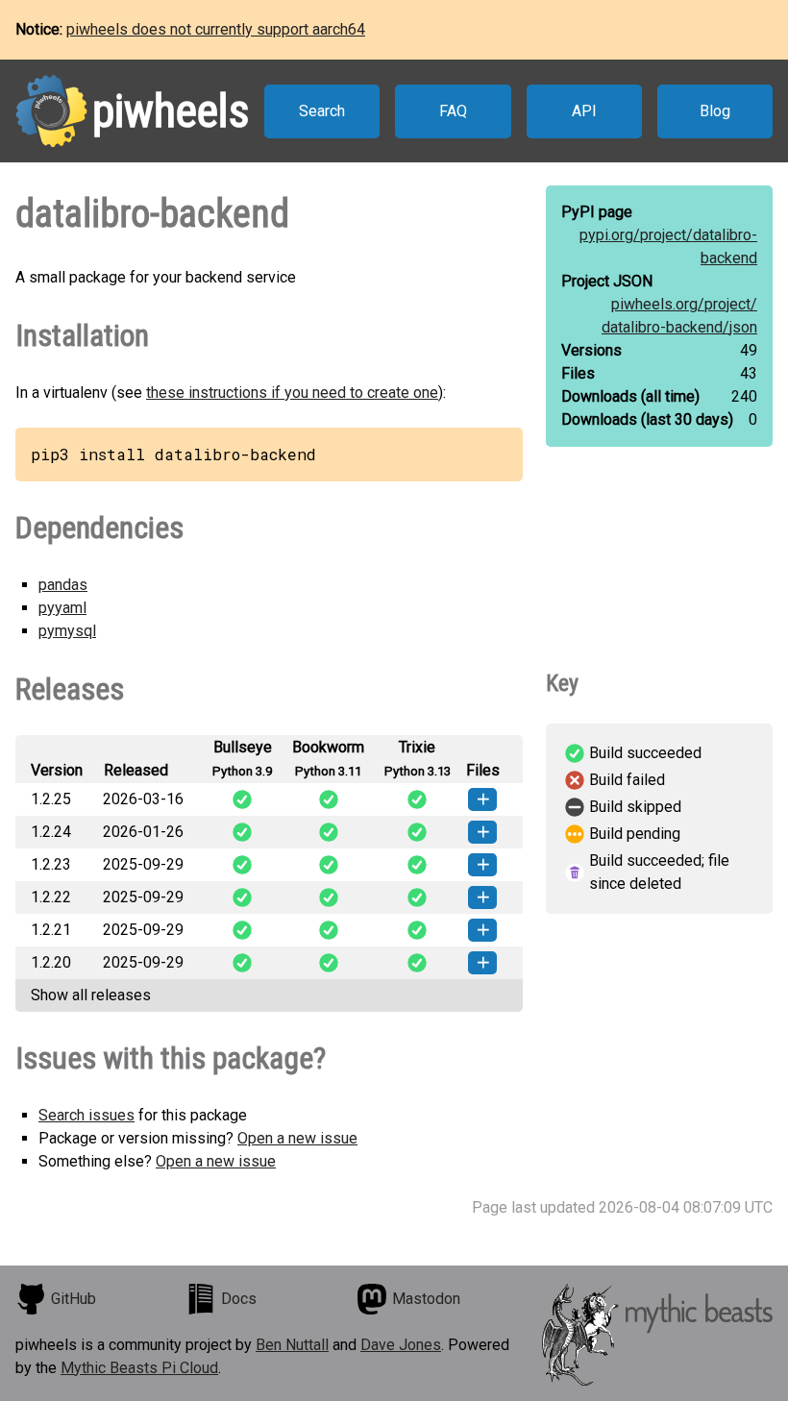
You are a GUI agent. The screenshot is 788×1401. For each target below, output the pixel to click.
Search (322, 111)
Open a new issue (297, 1138)
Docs (239, 1299)
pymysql (67, 631)
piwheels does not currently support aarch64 (215, 29)
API (584, 111)
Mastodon (426, 1299)
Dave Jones (400, 1345)
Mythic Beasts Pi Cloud (139, 1368)
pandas (62, 585)
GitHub (73, 1299)
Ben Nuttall (292, 1345)
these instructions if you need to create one (292, 392)
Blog (715, 111)
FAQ (453, 111)
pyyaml (62, 608)
